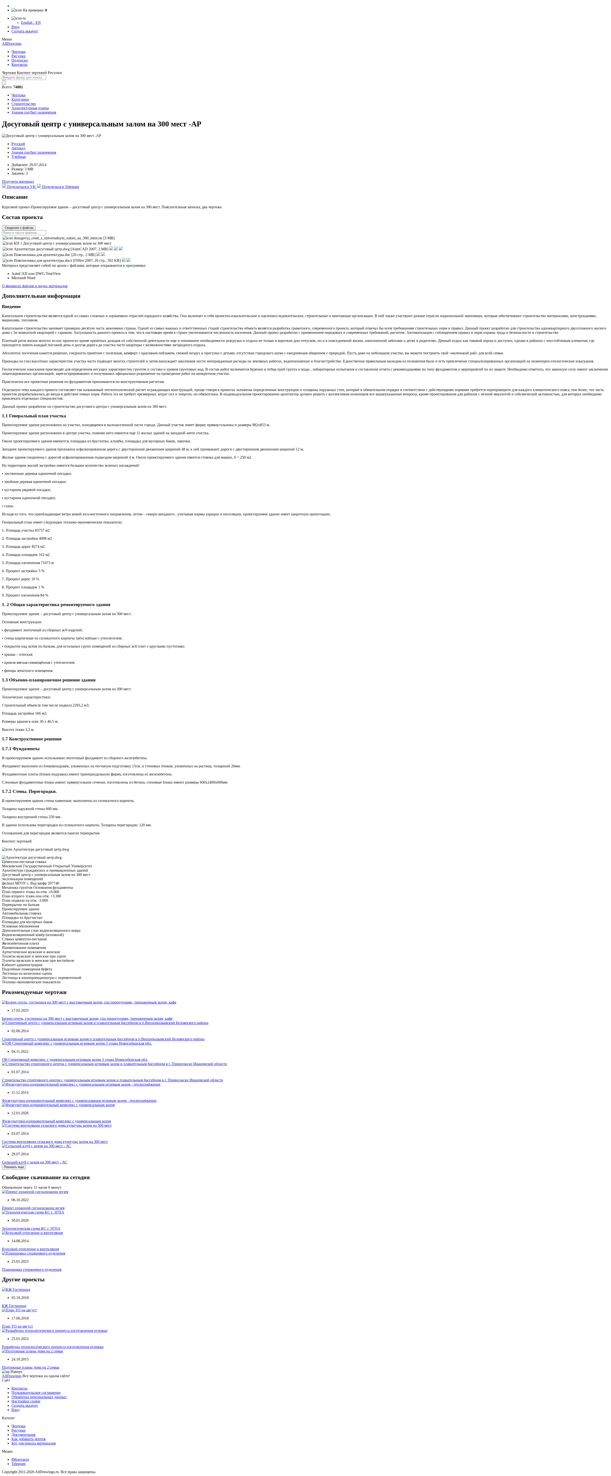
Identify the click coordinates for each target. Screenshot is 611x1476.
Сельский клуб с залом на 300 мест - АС (34, 1162)
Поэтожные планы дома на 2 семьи (30, 1367)
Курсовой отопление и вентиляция (30, 1249)
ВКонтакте (20, 1459)
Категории (20, 99)
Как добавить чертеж (28, 1439)
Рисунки (18, 56)
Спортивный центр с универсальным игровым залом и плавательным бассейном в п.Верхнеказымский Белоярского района (103, 1039)
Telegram (18, 1464)
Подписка (19, 60)
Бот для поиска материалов (33, 1443)
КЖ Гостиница (14, 1306)
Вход (15, 27)
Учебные (18, 157)
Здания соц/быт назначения (33, 112)
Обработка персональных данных (39, 1397)
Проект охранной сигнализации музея (33, 1208)
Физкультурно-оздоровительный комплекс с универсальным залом (56, 1121)
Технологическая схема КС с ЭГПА (31, 1228)
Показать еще (14, 1167)
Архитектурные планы (30, 108)
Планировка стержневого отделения (31, 1269)
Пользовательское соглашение (36, 1393)
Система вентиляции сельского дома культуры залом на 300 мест (55, 1142)
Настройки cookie (25, 1401)
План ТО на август (17, 1326)
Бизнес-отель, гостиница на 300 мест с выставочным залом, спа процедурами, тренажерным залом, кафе (87, 1018)
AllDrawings (11, 44)
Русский (18, 144)
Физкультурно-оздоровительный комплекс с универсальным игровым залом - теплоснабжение (79, 1101)
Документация (23, 1435)
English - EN (31, 23)
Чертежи (18, 52)
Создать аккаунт (24, 31)
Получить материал (18, 181)
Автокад (18, 148)
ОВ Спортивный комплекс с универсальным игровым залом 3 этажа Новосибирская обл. (75, 1059)
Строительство (23, 104)
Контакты (19, 65)
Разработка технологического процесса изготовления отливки (53, 1347)
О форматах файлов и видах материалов (35, 286)
